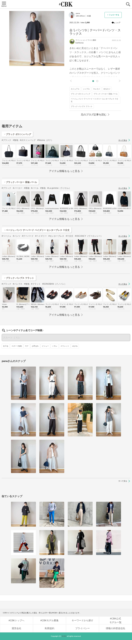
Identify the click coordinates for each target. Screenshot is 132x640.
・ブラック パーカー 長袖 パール (20, 182)
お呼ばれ (35, 346)
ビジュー (45, 346)
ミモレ (54, 346)
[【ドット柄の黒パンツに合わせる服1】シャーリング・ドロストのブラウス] (80, 419)
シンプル (86, 89)
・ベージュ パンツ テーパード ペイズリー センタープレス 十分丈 (37, 230)
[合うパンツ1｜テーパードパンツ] (108, 542)
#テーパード (28, 236)
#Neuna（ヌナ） (45, 140)
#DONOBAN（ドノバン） (54, 284)
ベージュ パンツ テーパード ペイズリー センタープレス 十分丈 (94, 100)
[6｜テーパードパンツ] (80, 542)
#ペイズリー (41, 236)
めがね (75, 346)
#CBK (64, 636)
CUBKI (66, 4)
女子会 (5, 346)
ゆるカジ (106, 89)
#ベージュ (6, 236)
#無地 (15, 140)
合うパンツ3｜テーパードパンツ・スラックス (95, 32)
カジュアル (75, 89)
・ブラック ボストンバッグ (17, 134)
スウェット (64, 346)
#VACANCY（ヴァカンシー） (89, 236)
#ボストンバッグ (28, 140)
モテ (27, 346)
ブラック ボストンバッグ (80, 94)
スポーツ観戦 (17, 346)
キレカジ (96, 89)
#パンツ (16, 236)
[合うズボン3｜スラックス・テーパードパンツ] (51, 514)
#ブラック (6, 140)
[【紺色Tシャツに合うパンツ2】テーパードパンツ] (51, 573)
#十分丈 (69, 236)
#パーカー (17, 188)
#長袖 (26, 188)
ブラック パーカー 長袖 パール (106, 94)
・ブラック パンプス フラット (19, 278)
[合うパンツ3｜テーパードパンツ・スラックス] (23, 514)
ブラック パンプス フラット (81, 106)
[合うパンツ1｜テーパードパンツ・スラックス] (80, 514)
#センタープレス (56, 236)
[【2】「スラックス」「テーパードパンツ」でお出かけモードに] (23, 542)
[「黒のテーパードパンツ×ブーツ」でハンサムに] (51, 542)
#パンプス (17, 284)
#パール (34, 188)
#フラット (36, 284)
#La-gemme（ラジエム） (59, 188)
